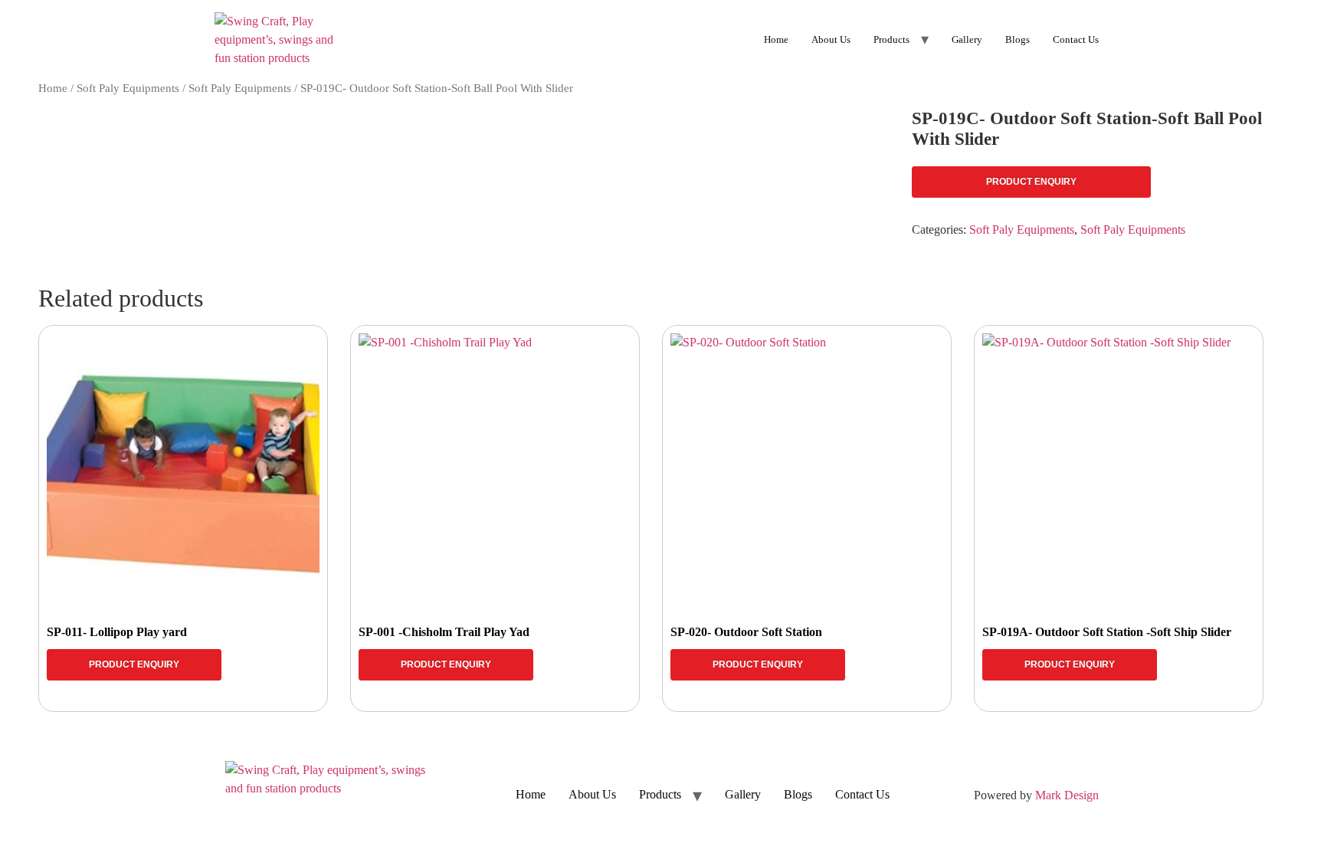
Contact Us (1076, 39)
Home (776, 39)
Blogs (1017, 39)
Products (891, 39)
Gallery (967, 39)
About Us (830, 39)
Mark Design (1067, 795)
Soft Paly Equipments (128, 88)
